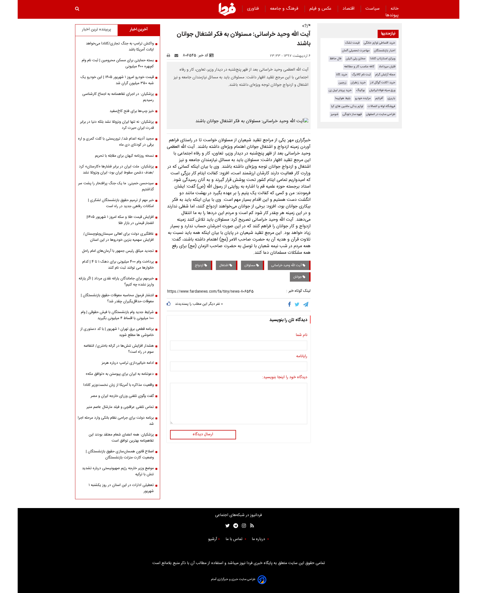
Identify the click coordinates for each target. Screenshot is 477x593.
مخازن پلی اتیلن (355, 58)
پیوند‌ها (392, 15)
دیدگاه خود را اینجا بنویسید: (284, 378)
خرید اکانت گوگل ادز (382, 82)
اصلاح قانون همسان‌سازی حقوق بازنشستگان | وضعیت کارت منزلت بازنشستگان (120, 454)
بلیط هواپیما (343, 98)
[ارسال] (177, 55)
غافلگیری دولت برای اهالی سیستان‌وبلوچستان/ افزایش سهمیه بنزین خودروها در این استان (118, 237)
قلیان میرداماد (387, 66)
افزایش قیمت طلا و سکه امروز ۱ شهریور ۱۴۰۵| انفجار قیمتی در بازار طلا (120, 220)
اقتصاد (349, 8)
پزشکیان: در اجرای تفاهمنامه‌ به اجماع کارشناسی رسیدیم (118, 97)
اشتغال (224, 265)
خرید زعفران (358, 82)
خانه (395, 8)
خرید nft (341, 74)
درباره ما (259, 539)
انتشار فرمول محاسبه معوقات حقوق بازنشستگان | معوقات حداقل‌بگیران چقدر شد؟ (117, 298)
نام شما (301, 335)
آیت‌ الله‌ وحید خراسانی (287, 265)
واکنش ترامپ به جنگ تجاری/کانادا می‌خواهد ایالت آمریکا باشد (120, 47)
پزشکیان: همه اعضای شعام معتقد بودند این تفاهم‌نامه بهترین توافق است (121, 438)
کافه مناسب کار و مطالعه (359, 66)
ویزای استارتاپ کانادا (382, 58)
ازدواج (199, 265)
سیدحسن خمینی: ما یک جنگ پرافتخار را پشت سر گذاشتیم (116, 186)
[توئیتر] (226, 526)
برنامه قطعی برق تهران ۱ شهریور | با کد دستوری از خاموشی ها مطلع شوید (117, 332)
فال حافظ (335, 58)
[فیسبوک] (290, 304)
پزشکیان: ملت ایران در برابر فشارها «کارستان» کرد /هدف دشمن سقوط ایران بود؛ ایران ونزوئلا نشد (116, 170)
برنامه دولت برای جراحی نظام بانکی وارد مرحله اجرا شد (116, 421)
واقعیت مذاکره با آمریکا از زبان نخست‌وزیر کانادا (118, 385)
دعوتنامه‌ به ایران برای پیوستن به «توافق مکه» (120, 374)
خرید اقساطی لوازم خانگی (379, 43)
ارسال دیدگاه (203, 434)
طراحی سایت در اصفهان (380, 114)
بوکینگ (360, 90)
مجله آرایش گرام (385, 74)
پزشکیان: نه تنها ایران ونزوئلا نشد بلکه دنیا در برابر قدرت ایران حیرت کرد (117, 125)
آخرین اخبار (139, 29)
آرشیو (212, 539)
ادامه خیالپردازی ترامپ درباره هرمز (128, 363)
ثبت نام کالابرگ (361, 74)
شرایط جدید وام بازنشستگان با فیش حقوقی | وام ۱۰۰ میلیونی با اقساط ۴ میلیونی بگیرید (117, 315)
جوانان (298, 277)
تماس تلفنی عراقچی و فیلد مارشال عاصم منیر (120, 407)
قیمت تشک (352, 43)
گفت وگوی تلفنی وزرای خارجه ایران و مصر (122, 396)
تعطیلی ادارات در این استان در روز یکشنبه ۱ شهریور (121, 488)
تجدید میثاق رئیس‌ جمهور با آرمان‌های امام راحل (118, 251)
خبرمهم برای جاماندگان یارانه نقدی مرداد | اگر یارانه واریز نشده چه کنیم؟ (116, 282)
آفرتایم (379, 98)
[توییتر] (297, 304)
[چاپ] (170, 55)
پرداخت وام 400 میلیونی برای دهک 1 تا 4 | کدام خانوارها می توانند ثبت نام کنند (118, 265)
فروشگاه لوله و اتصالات (381, 106)
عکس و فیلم (321, 8)
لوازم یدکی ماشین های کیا (347, 106)
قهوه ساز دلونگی (352, 114)
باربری (391, 98)
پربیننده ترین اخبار (96, 29)
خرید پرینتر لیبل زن (340, 90)
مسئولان (250, 265)
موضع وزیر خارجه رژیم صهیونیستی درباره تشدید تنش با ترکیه (118, 471)
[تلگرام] (306, 304)
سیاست (373, 8)
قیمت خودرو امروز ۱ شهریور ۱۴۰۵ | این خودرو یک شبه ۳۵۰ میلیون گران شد (117, 80)
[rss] (250, 526)
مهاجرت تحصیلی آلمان (356, 50)
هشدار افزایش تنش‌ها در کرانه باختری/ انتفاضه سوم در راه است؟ (119, 349)
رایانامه (301, 357)
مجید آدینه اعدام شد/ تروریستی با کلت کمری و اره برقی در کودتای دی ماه (116, 142)
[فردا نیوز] (227, 9)
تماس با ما (234, 539)
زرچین (342, 82)
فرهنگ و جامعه (285, 8)
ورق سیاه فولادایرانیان (382, 90)
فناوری (253, 8)
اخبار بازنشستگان (384, 50)
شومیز (334, 114)
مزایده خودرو (363, 98)
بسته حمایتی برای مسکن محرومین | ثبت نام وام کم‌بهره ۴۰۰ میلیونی (118, 63)
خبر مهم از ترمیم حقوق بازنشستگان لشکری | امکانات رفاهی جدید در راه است (121, 203)
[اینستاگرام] (242, 526)
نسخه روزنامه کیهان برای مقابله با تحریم (124, 156)
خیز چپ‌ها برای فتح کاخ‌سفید (132, 111)
